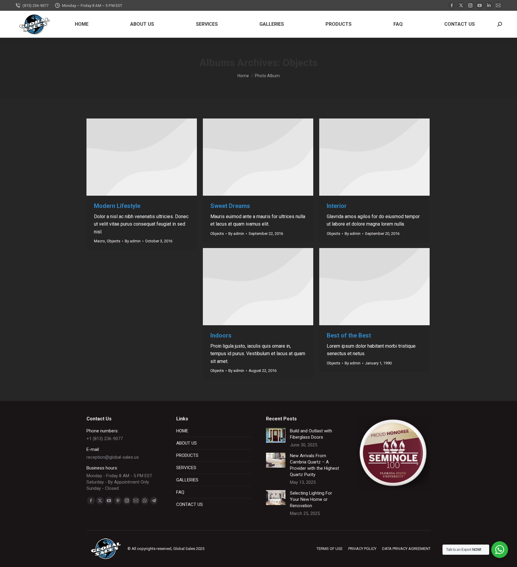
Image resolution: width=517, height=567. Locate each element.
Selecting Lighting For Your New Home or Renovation (311, 499)
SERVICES (186, 467)
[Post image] (275, 435)
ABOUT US (186, 443)
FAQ (180, 492)
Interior (337, 205)
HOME (182, 431)
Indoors (221, 335)
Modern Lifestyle (117, 205)
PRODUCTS (187, 455)
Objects (113, 241)
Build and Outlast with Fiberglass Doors (311, 434)
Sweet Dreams (230, 205)
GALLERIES (187, 480)
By (133, 241)
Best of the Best (349, 335)
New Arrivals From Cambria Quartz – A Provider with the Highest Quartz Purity (314, 465)
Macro (99, 241)
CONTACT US (189, 504)
